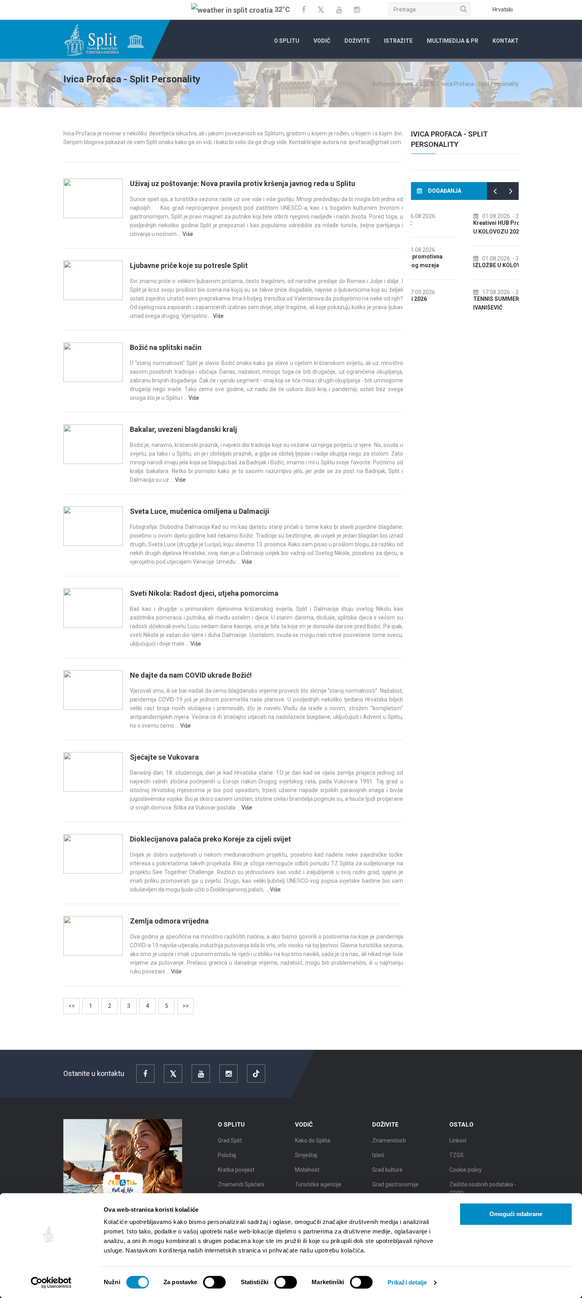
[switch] (214, 1282)
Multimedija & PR (452, 41)
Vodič (322, 41)
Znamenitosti (389, 1140)
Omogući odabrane (515, 1214)
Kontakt (506, 41)
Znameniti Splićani (241, 1184)
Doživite (357, 41)
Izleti (378, 1155)
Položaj (227, 1155)
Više (188, 234)
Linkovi (457, 1140)
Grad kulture (387, 1170)
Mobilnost (307, 1170)
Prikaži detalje (407, 1282)
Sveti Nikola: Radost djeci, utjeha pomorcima (204, 593)
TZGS (456, 1155)
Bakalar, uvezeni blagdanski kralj (183, 429)
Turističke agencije (318, 1184)
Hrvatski (503, 9)
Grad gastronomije (395, 1184)
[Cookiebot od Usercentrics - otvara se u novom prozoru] (51, 1282)
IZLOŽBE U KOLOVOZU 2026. (456, 265)
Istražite (398, 41)
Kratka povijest (236, 1170)
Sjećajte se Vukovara (164, 757)
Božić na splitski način (166, 347)
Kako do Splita (312, 1140)
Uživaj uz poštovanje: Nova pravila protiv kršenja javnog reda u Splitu (242, 183)
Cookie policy (465, 1170)
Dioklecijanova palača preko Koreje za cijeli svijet (210, 839)
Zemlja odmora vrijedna (169, 921)
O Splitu (286, 41)
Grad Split (230, 1140)
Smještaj (306, 1155)
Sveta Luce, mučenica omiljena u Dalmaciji (199, 511)
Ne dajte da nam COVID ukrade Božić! (191, 675)
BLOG (427, 84)
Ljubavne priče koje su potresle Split (189, 265)
